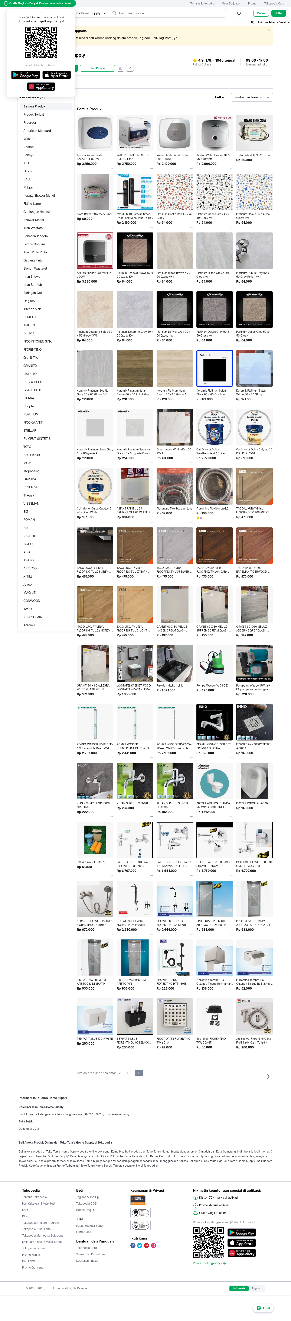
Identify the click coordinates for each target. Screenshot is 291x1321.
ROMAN (29, 519)
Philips (28, 187)
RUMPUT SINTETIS (36, 438)
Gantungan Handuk (37, 211)
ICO (26, 163)
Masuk (261, 13)
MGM (27, 463)
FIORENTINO (32, 349)
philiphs (29, 406)
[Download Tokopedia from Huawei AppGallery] (241, 1253)
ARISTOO (30, 568)
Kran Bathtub (32, 284)
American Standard (37, 130)
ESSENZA (30, 487)
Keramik (29, 625)
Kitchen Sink (32, 309)
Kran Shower (32, 276)
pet (25, 528)
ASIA (26, 552)
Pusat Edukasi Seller (90, 1225)
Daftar (279, 13)
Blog (25, 1216)
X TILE (28, 576)
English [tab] (256, 1288)
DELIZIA (29, 333)
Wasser (29, 139)
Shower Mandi (33, 220)
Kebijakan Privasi (87, 1260)
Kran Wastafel (33, 228)
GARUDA (29, 479)
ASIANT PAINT (33, 617)
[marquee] (145, 35)
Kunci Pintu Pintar (35, 252)
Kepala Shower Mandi (39, 195)
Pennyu (28, 155)
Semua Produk (34, 106)
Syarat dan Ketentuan (90, 1254)
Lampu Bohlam (34, 244)
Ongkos (29, 301)
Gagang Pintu (33, 260)
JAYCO (28, 544)
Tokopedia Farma (33, 1248)
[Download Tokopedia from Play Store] (241, 1232)
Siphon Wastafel (35, 268)
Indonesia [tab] (239, 1288)
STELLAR (29, 430)
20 (120, 1073)
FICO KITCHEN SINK (37, 341)
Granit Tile (30, 357)
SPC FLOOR (31, 455)
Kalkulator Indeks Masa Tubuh (42, 1242)
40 (128, 1073)
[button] (271, 22)
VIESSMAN (31, 503)
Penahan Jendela (35, 236)
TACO (27, 609)
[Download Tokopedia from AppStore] (241, 1242)
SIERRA (28, 398)
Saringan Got (32, 293)
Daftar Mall (83, 1232)
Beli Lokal (28, 1261)
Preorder (29, 122)
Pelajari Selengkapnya (207, 1263)
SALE (27, 179)
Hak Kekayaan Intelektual (38, 1203)
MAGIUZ (29, 592)
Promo (252, 3)
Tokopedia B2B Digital (36, 1229)
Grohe (27, 171)
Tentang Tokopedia (202, 3)
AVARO (28, 560)
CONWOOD (31, 600)
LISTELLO (30, 374)
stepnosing (31, 471)
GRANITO (30, 365)
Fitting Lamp (32, 203)
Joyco (27, 584)
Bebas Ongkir (85, 1210)
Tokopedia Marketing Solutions (42, 1235)
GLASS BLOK (32, 390)
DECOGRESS (32, 382)
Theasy (28, 495)
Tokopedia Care (274, 3)
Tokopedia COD (86, 1203)
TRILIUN (29, 325)
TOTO (27, 447)
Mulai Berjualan (231, 3)
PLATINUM (31, 414)
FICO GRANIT (33, 422)
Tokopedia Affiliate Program (40, 1222)
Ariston (28, 147)
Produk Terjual (33, 114)
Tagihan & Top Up (87, 1197)
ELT (25, 511)
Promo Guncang (32, 1267)
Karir (25, 1210)
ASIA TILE (30, 536)
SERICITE (30, 317)
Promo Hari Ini (31, 1254)
